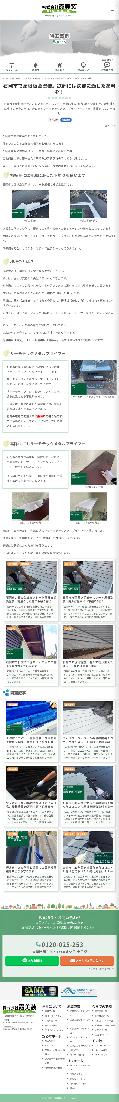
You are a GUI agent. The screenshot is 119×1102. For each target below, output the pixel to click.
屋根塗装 (27, 78)
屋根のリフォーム (78, 1078)
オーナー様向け (77, 1054)
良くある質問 (51, 1025)
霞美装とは (50, 1011)
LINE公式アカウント (54, 1015)
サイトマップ (101, 1054)
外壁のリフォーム (78, 1074)
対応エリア (50, 1045)
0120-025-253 (62, 944)
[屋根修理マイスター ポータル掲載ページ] (79, 991)
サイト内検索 (101, 1050)
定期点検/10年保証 (53, 1067)
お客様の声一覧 (102, 1015)
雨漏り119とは (101, 1034)
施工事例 (16, 78)
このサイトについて (104, 1045)
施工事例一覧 (101, 1011)
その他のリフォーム (79, 1083)
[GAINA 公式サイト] (40, 991)
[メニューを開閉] (112, 9)
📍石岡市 (53, 119)
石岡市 (38, 78)
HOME (5, 78)
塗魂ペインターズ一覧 (105, 1025)
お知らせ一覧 (101, 1030)
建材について (76, 1088)
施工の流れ (50, 1040)
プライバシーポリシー (55, 1030)
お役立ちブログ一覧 (104, 1020)
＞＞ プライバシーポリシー (99, 968)
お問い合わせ (51, 1020)
